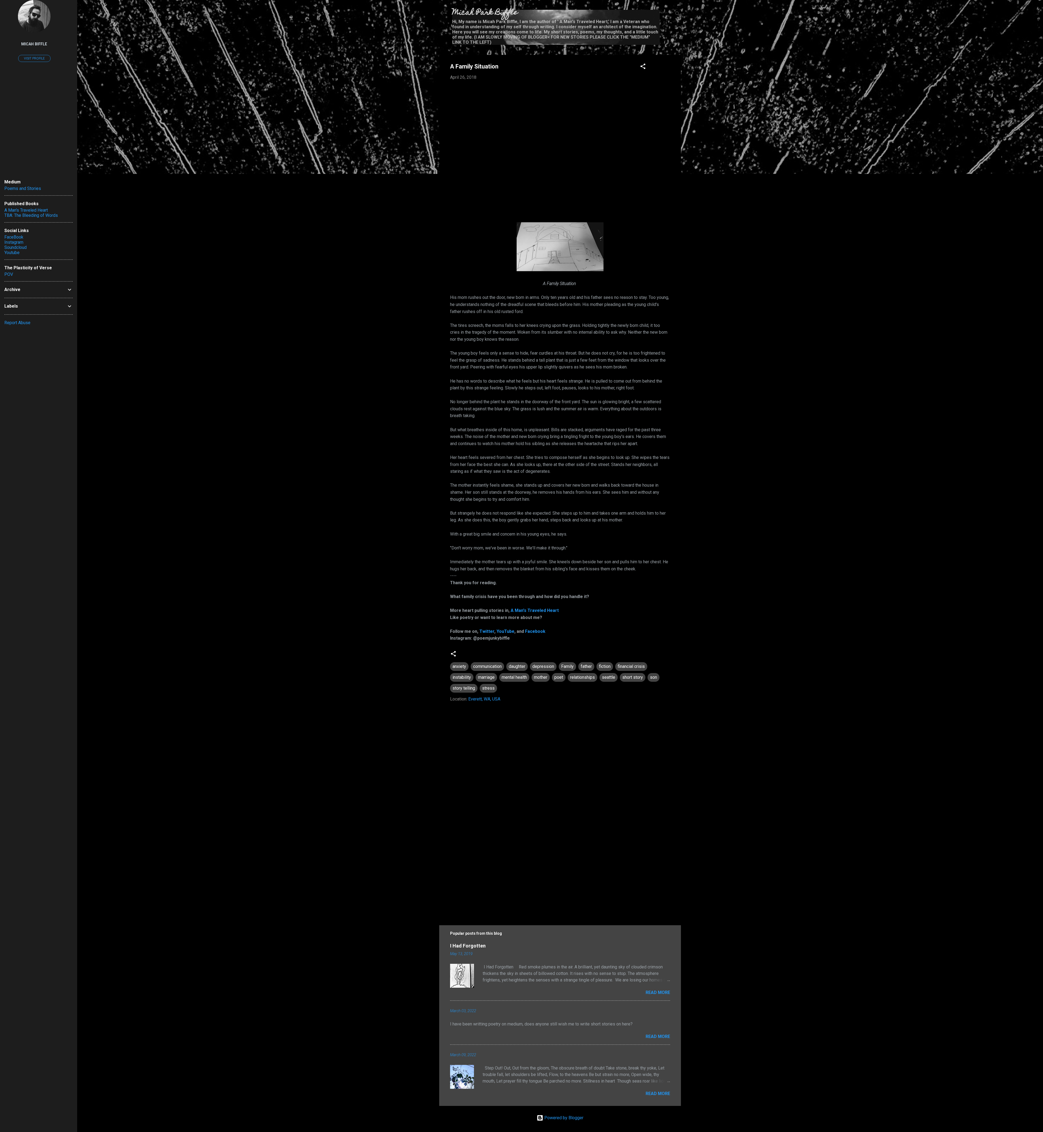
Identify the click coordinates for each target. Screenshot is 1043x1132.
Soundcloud (15, 247)
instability (462, 677)
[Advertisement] (560, 870)
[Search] (677, 15)
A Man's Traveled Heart (535, 610)
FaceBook (13, 237)
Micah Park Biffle (485, 13)
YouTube (505, 631)
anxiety (459, 666)
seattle (608, 677)
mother (540, 677)
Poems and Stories (22, 188)
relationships (582, 677)
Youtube (12, 252)
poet (558, 677)
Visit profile (34, 58)
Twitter (486, 631)
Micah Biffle (34, 44)
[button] (643, 67)
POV (8, 274)
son (653, 677)
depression (543, 666)
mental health (514, 677)
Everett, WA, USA (484, 699)
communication (487, 666)
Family (567, 666)
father (586, 666)
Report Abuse (17, 322)
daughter (517, 666)
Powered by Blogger (563, 1117)
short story (632, 677)
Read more (658, 992)
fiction (605, 666)
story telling (464, 688)
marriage (486, 677)
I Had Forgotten (468, 946)
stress (488, 688)
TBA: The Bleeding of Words (31, 215)
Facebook (535, 631)
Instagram (13, 242)
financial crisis (631, 666)
